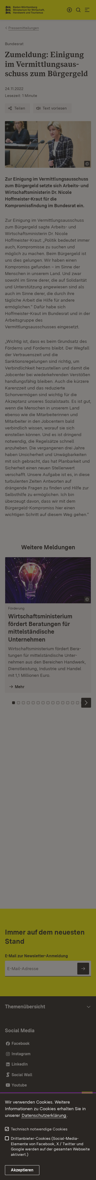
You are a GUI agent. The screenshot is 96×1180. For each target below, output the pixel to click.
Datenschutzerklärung (44, 1115)
